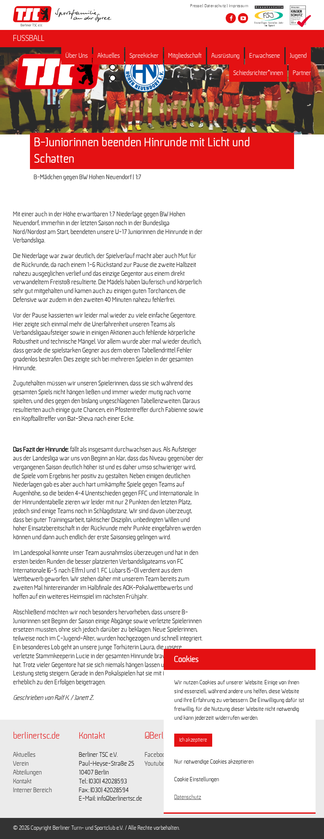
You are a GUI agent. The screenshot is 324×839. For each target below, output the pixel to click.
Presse (196, 6)
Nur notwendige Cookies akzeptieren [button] (214, 762)
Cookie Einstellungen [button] (196, 780)
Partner (302, 73)
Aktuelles (108, 55)
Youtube (155, 763)
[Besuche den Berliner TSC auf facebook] (231, 18)
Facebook (156, 754)
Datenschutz (215, 6)
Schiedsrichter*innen (258, 73)
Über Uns (76, 55)
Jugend (298, 55)
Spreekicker (144, 55)
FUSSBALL (28, 38)
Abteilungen (27, 772)
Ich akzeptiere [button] (193, 740)
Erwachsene (264, 55)
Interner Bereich (32, 790)
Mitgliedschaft (185, 55)
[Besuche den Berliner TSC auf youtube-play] (243, 18)
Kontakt (22, 781)
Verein (21, 763)
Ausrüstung (225, 55)
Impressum (238, 6)
